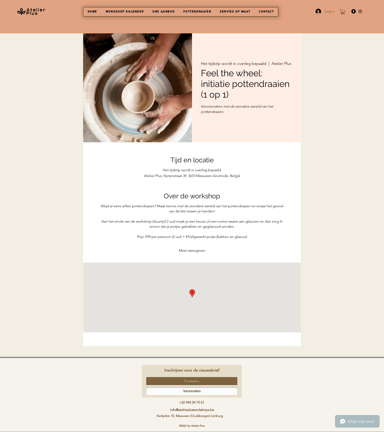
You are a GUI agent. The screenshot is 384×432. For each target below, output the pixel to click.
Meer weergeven (192, 250)
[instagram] (360, 11)
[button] (343, 11)
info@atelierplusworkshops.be (192, 410)
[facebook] (353, 11)
